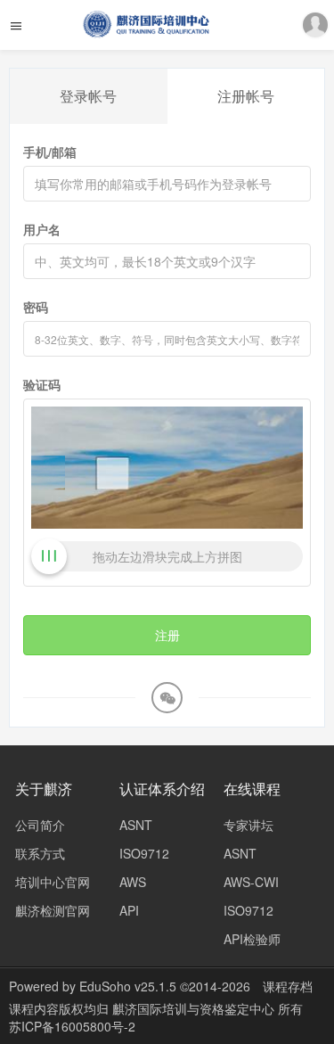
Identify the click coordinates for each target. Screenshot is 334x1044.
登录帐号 (88, 96)
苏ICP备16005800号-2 (72, 1026)
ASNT (135, 825)
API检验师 (252, 939)
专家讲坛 (248, 825)
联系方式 (40, 853)
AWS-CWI (251, 882)
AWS (132, 882)
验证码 (42, 384)
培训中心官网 (52, 882)
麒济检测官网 (52, 910)
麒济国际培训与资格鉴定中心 (195, 1008)
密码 (35, 307)
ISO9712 (144, 853)
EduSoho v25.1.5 (127, 986)
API (129, 910)
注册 (167, 635)
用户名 (42, 229)
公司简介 (40, 825)
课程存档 (288, 986)
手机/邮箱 (50, 151)
